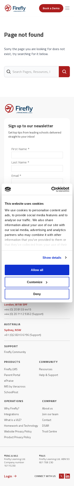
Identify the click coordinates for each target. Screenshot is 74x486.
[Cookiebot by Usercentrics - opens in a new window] (52, 189)
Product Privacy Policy (17, 437)
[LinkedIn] (67, 476)
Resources (45, 369)
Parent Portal (12, 375)
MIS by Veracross (14, 386)
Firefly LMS (10, 369)
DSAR (45, 426)
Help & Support (48, 375)
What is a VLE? (13, 420)
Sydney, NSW (12, 330)
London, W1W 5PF (15, 304)
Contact (46, 420)
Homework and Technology (21, 426)
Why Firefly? (11, 408)
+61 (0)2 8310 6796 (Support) (22, 335)
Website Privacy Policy (18, 431)
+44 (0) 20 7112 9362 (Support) (23, 314)
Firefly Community (15, 352)
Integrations (11, 414)
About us (47, 408)
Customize (34, 282)
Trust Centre (49, 431)
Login (8, 476)
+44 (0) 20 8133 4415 (17, 309)
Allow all (37, 270)
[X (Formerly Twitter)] (61, 476)
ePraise (9, 381)
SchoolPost (11, 392)
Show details (52, 257)
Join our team (50, 414)
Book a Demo (51, 8)
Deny (37, 294)
